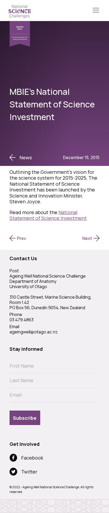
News (26, 157)
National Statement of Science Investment (48, 215)
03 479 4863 (22, 320)
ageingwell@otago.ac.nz (34, 332)
